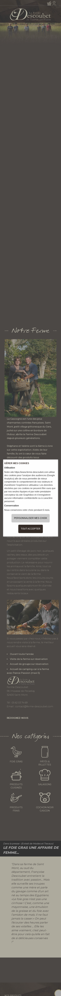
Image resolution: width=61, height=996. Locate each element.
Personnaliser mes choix (30, 518)
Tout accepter (30, 529)
